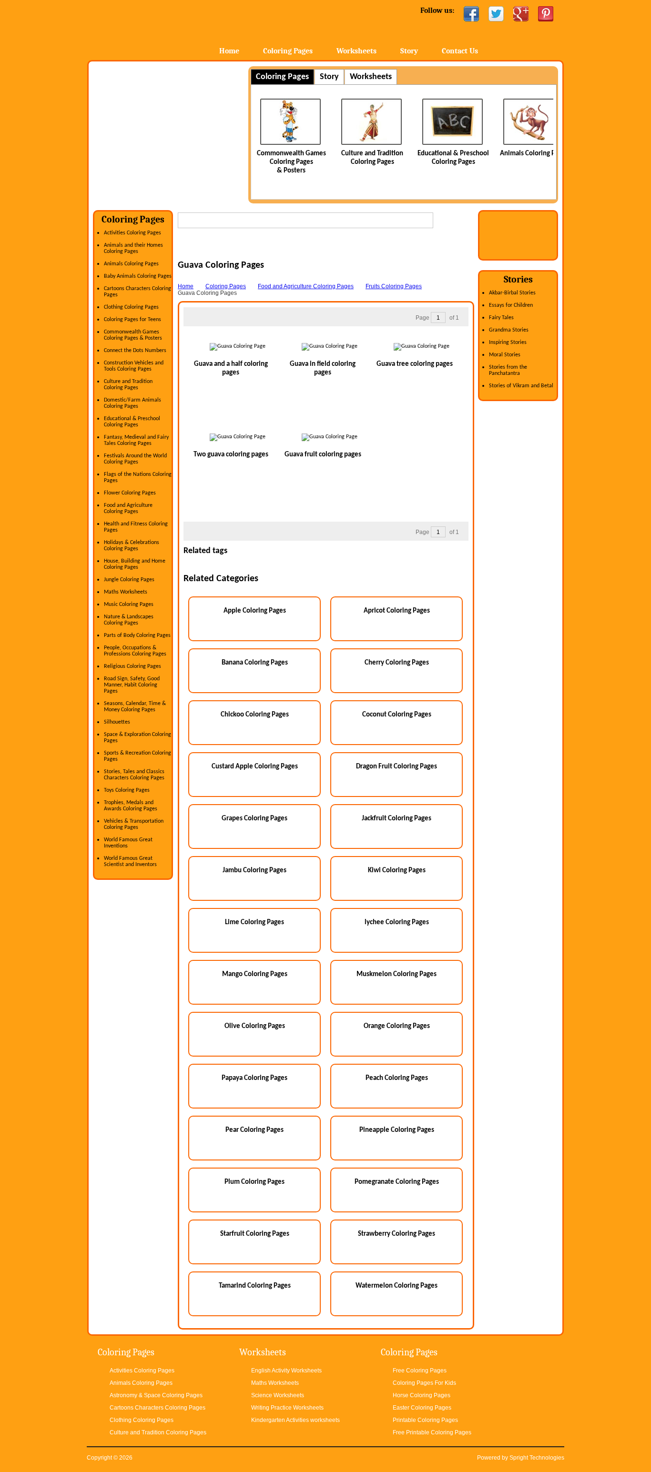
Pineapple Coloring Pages (396, 1130)
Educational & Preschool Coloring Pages (132, 422)
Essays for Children (511, 305)
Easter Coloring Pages (422, 1407)
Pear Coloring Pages (254, 1130)
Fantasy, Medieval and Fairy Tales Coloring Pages (136, 440)
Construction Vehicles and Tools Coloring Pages (133, 366)
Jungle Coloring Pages (129, 580)
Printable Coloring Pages (425, 1420)
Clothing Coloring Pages (131, 307)
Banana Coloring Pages (255, 662)
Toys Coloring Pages (127, 790)
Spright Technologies (536, 1457)
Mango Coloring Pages (254, 974)
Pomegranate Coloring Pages (397, 1182)
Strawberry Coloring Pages (396, 1234)
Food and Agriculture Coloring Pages (128, 508)
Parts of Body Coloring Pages (137, 635)
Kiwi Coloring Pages (397, 870)
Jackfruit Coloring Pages (396, 818)
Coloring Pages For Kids (424, 1383)
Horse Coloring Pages (421, 1395)
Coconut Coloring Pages (396, 714)
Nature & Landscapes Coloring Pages (128, 620)
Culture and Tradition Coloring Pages (128, 385)
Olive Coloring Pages (254, 1026)
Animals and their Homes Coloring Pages (133, 248)
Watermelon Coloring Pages (396, 1286)
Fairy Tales (501, 318)
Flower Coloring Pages (130, 493)
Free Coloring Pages (420, 1370)
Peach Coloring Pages (397, 1078)
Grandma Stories (509, 330)
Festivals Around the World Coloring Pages (135, 459)
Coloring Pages (288, 51)
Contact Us (460, 51)
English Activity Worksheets (286, 1370)
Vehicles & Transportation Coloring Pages (133, 824)
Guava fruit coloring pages (323, 454)
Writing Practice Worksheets (287, 1407)
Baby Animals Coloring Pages (138, 276)
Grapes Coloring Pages (254, 818)
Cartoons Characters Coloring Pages (157, 1407)
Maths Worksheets (125, 592)
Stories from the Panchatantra (508, 370)
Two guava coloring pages (230, 454)
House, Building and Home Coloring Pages (134, 564)
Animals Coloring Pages (492, 153)
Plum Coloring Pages (254, 1182)
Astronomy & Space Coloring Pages (156, 1395)
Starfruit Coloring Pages (254, 1234)
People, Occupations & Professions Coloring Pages (135, 651)
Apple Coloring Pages (255, 611)
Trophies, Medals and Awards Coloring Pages (130, 806)
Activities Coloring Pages (132, 233)
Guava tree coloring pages (414, 364)
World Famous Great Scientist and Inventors (130, 861)
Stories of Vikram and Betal (521, 386)
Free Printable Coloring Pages (432, 1432)
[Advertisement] (173, 133)
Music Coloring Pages (128, 604)
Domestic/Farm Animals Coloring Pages (132, 403)
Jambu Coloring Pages (254, 870)
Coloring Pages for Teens (132, 320)
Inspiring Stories (508, 342)
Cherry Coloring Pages (397, 662)
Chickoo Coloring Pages (255, 714)
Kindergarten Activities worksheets (295, 1420)
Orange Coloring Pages (397, 1026)
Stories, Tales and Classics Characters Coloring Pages (134, 775)
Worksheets (356, 51)
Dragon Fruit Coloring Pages (396, 766)
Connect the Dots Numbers (135, 350)
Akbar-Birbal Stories (512, 293)
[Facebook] (471, 13)
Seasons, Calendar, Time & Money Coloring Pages (135, 707)
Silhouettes (117, 722)
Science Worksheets (277, 1395)
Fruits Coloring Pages (394, 286)
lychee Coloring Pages (397, 922)
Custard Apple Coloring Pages (255, 766)
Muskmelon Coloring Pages (396, 974)
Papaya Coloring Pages (254, 1078)
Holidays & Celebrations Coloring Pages (131, 546)
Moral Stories (504, 355)
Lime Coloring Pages (254, 922)
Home (162, 28)
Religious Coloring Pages (132, 666)
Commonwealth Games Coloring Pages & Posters (133, 335)
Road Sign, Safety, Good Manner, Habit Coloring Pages (132, 685)
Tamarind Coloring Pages (255, 1286)
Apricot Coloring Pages (397, 611)
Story (409, 51)
